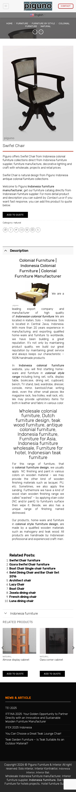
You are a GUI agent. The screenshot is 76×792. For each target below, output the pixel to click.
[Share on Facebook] (10, 229)
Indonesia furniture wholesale (35, 446)
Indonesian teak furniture (44, 455)
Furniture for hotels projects (22, 783)
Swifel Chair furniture (24, 560)
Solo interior (25, 768)
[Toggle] (5, 250)
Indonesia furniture (37, 434)
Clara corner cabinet (51, 659)
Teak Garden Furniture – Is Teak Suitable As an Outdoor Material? (34, 741)
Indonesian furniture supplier (20, 194)
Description (19, 251)
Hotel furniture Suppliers (56, 783)
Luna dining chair (21, 601)
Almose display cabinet (16, 659)
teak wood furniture (36, 423)
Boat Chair (16, 588)
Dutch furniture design (35, 418)
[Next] (73, 655)
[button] (6, 6)
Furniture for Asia (37, 439)
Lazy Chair (16, 584)
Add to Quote (15, 214)
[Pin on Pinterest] (27, 229)
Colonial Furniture (36, 260)
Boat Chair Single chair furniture (32, 568)
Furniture (22, 23)
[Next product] (35, 32)
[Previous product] (41, 32)
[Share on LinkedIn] (32, 229)
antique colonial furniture (41, 427)
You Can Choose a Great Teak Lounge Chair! (33, 733)
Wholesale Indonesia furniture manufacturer (32, 776)
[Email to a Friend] (21, 229)
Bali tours (63, 780)
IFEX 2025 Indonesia (18, 727)
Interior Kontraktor (45, 768)
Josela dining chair (22, 592)
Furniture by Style (43, 23)
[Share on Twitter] (16, 229)
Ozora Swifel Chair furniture (29, 564)
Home (9, 23)
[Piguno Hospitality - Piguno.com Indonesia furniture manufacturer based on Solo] (38, 6)
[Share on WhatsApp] (5, 229)
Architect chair (20, 580)
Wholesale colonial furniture (38, 413)
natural (46, 26)
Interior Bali (42, 772)
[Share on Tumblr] (38, 229)
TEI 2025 (11, 708)
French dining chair (23, 596)
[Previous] (3, 655)
